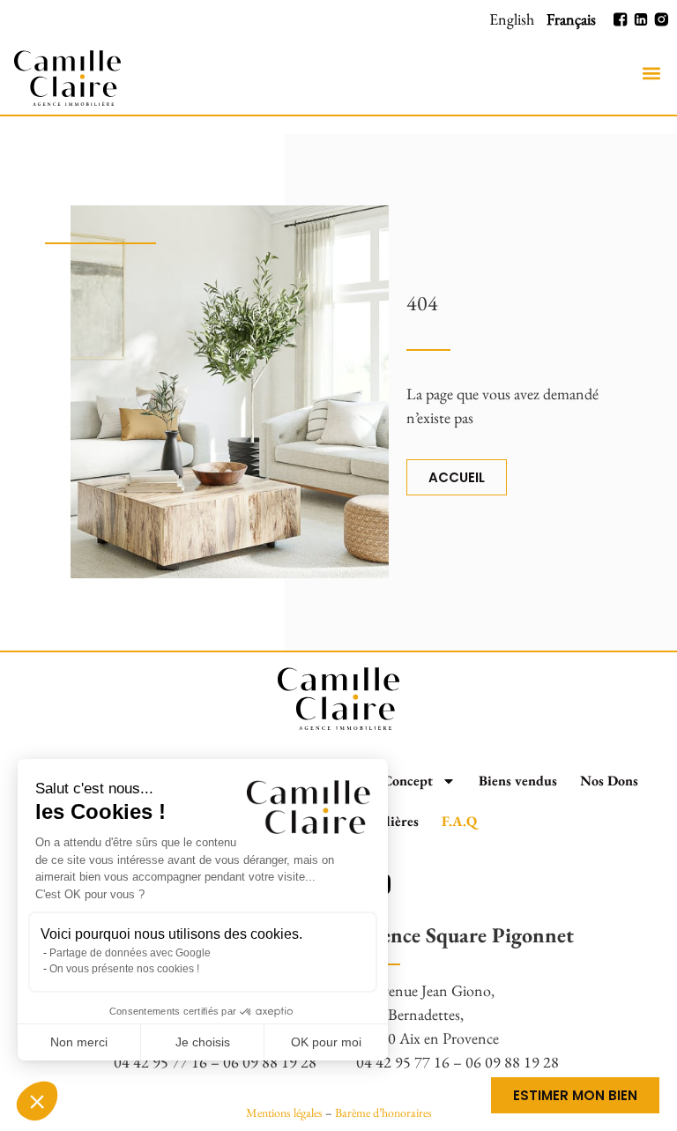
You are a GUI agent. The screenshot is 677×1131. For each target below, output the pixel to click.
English (511, 19)
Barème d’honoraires (383, 1112)
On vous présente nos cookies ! (124, 969)
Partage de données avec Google (130, 953)
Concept (408, 780)
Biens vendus (518, 780)
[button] (651, 73)
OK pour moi (326, 1042)
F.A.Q (459, 821)
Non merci (79, 1042)
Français (571, 19)
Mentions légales (284, 1112)
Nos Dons (609, 780)
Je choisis (202, 1042)
